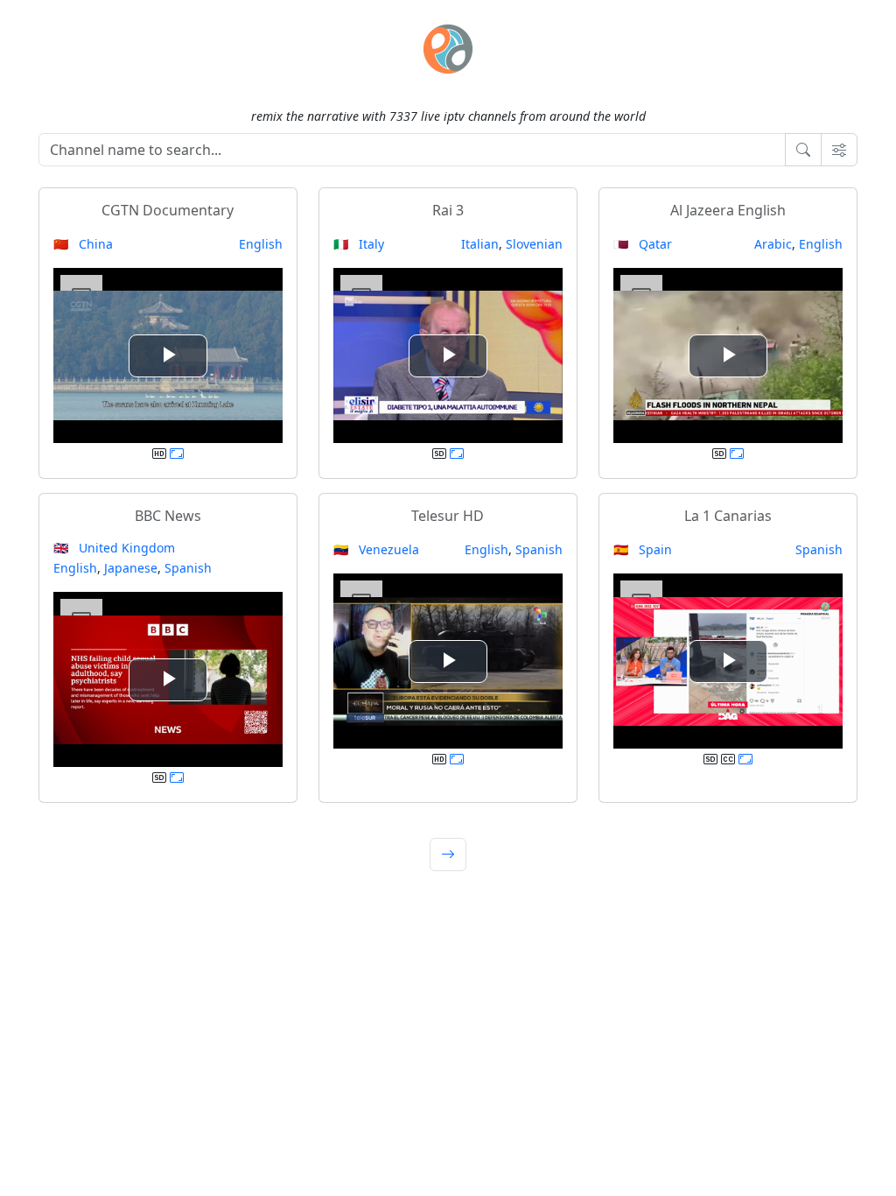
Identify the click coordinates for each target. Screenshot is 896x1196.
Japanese (131, 567)
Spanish (188, 567)
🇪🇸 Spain (642, 549)
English (261, 244)
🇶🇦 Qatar (642, 244)
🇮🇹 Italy (358, 244)
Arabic (773, 244)
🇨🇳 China (83, 244)
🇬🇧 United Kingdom (114, 547)
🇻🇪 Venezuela (376, 549)
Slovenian (534, 244)
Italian (480, 244)
